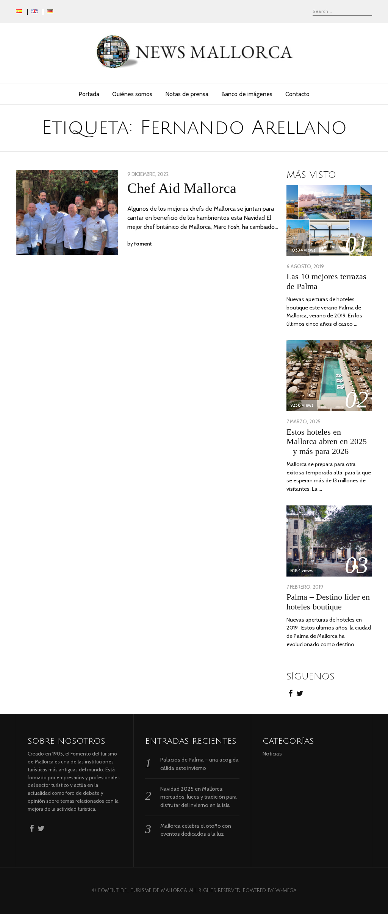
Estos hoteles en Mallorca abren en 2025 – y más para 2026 (326, 441)
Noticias (272, 753)
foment (143, 244)
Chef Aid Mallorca (181, 188)
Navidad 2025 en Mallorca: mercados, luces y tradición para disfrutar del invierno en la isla (198, 796)
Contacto (297, 94)
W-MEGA (285, 890)
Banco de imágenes (246, 94)
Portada (88, 94)
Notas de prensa (186, 94)
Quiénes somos (132, 94)
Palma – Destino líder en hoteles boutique (328, 601)
